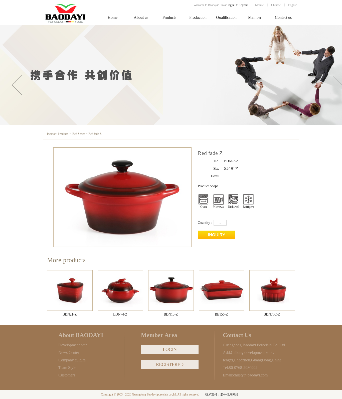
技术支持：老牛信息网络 (221, 394)
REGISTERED (170, 364)
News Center (68, 352)
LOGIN (170, 349)
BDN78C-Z (272, 314)
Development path (72, 345)
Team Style (67, 367)
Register (244, 5)
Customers (66, 375)
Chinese (276, 5)
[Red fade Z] (70, 290)
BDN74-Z (120, 314)
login (231, 5)
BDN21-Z (70, 314)
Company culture (72, 360)
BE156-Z (221, 314)
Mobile (259, 5)
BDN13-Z (171, 314)
